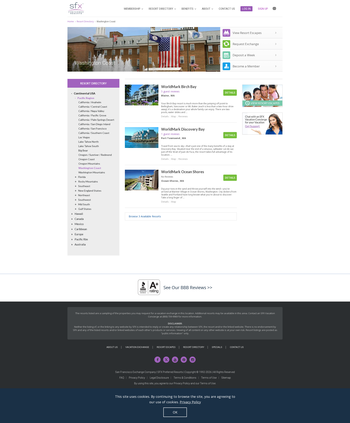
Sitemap (226, 377)
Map (173, 116)
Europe (79, 234)
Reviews (183, 116)
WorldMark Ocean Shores (182, 171)
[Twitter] (166, 360)
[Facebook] (157, 360)
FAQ (121, 377)
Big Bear (83, 150)
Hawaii (79, 213)
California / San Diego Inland (94, 124)
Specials (217, 347)
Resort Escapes (166, 347)
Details (230, 92)
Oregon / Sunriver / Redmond (95, 154)
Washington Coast (89, 167)
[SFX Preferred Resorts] (76, 7)
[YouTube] (175, 360)
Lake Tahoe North (88, 141)
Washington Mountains (91, 172)
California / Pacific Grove (92, 115)
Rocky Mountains (88, 181)
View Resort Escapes (247, 33)
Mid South (84, 204)
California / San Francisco (92, 128)
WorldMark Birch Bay (179, 86)
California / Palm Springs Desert (96, 119)
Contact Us (237, 347)
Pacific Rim (81, 239)
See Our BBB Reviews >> (188, 287)
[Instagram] (192, 360)
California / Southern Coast (93, 132)
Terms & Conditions (185, 377)
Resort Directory (85, 21)
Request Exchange (246, 44)
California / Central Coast (92, 106)
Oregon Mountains (89, 163)
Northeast (84, 195)
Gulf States (84, 208)
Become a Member (246, 66)
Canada (79, 218)
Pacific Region (85, 98)
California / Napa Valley (91, 111)
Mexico (79, 224)
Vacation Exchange (137, 347)
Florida (82, 176)
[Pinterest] (184, 360)
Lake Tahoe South (88, 146)
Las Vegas (84, 137)
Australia (80, 244)
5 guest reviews (170, 91)
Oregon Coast (86, 159)
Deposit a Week (244, 55)
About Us (112, 347)
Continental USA (84, 93)
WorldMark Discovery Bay (183, 129)
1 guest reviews (170, 134)
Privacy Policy (137, 377)
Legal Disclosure (159, 377)
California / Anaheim (89, 102)
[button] (246, 8)
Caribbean (81, 229)
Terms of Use (209, 377)
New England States (89, 190)
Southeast (84, 186)
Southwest (84, 199)
